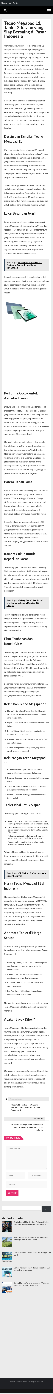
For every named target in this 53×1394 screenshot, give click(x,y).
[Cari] (46, 1209)
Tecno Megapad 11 (24, 406)
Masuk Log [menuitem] (6, 3)
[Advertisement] (26, 357)
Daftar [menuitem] (16, 3)
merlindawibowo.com (14, 45)
